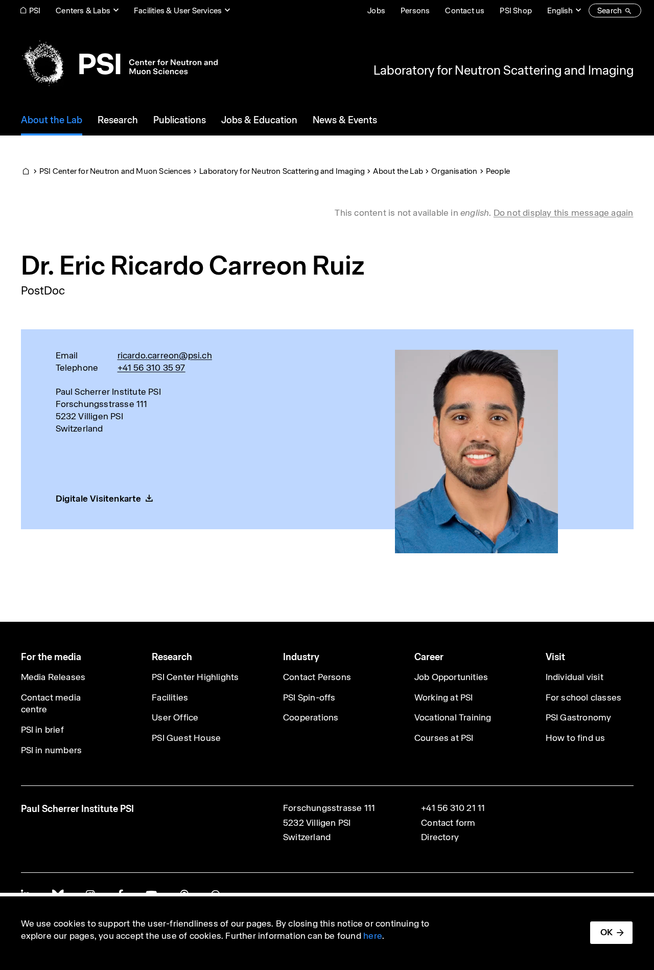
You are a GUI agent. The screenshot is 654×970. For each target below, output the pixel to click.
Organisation (454, 171)
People (498, 171)
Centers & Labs (83, 10)
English (560, 10)
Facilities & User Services (178, 10)
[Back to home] (119, 63)
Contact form (448, 823)
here (372, 936)
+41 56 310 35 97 (151, 368)
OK (606, 932)
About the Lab (398, 171)
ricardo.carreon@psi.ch (165, 355)
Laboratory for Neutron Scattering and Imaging (503, 70)
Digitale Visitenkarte (99, 498)
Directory (440, 837)
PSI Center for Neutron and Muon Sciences (115, 171)
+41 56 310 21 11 (453, 808)
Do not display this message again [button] (564, 213)
